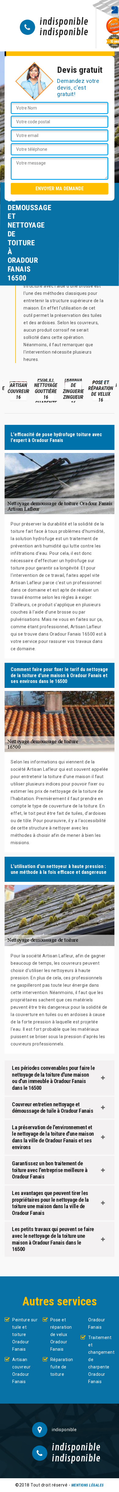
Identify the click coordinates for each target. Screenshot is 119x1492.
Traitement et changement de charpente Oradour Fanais (101, 1359)
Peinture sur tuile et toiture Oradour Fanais (25, 1334)
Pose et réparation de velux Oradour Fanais (61, 1334)
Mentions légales (87, 1485)
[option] (18, 390)
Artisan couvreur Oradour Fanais (21, 1370)
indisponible (64, 22)
